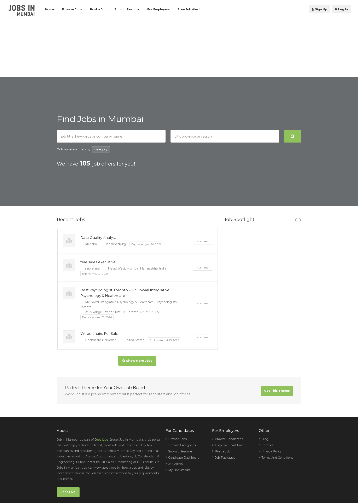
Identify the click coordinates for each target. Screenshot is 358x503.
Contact (267, 445)
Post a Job (98, 9)
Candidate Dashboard (184, 457)
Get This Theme (277, 391)
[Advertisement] (179, 48)
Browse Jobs (72, 9)
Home (49, 9)
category (101, 149)
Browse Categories (182, 445)
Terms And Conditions (277, 457)
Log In (342, 9)
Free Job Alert (189, 9)
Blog (264, 439)
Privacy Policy (271, 451)
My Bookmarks (179, 470)
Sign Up (320, 9)
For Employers (158, 9)
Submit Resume (126, 9)
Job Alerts (175, 464)
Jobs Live (101, 439)
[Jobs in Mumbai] (21, 11)
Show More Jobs (139, 361)
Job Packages (225, 457)
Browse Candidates (229, 439)
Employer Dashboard (230, 445)
